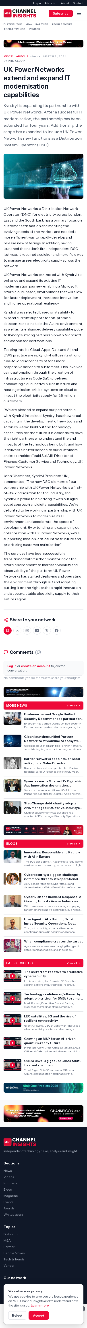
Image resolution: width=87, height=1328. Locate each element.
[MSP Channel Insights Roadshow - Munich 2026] (43, 830)
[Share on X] (47, 631)
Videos (9, 1177)
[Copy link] (17, 631)
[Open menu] (79, 13)
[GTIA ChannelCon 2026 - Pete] (43, 43)
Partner (41, 24)
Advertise (50, 3)
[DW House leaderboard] (43, 692)
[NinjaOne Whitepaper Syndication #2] (43, 1088)
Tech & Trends (14, 29)
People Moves (62, 24)
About (65, 3)
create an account (35, 666)
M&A (29, 24)
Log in (37, 3)
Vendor (34, 29)
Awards (9, 1208)
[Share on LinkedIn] (37, 631)
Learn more (40, 1305)
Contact (78, 3)
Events (8, 1202)
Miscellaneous (16, 56)
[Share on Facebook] (57, 631)
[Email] (27, 631)
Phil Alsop (16, 60)
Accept (38, 1315)
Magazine (11, 1196)
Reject (17, 1315)
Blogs (8, 1189)
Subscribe (60, 13)
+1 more (35, 56)
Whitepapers (13, 1215)
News (8, 1171)
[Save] (8, 631)
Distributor (13, 24)
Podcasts (10, 1183)
